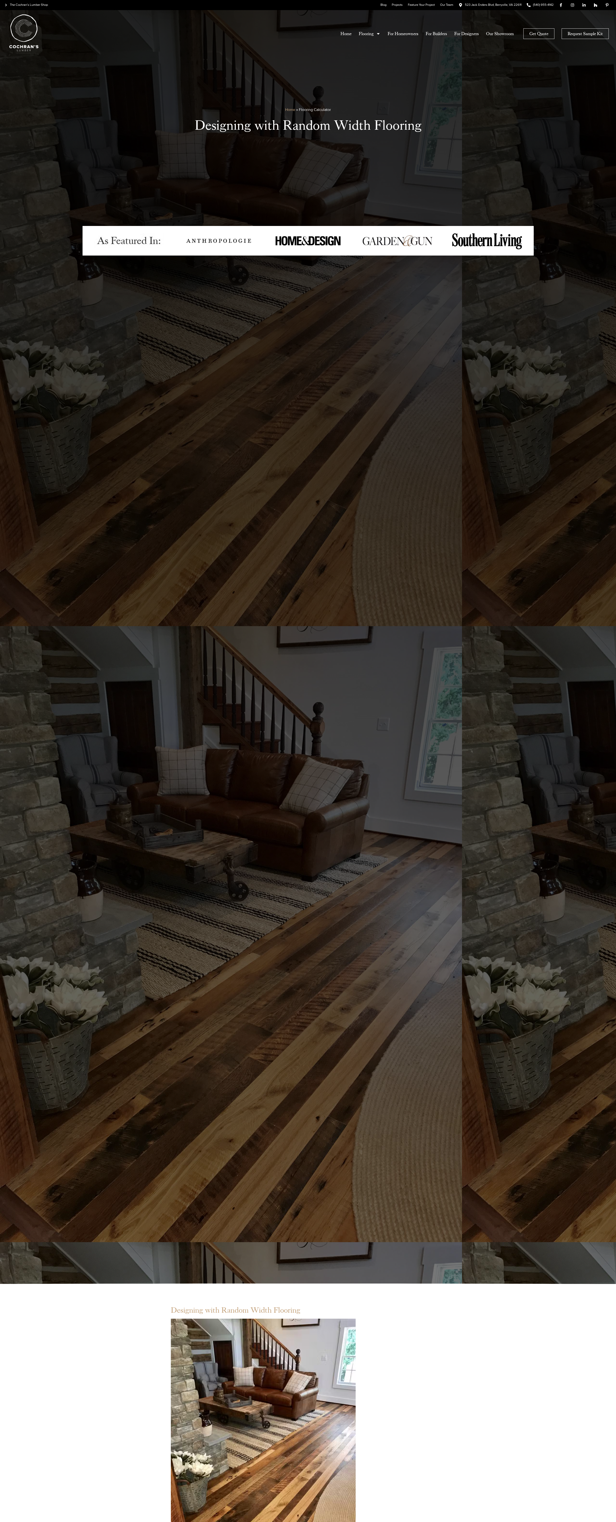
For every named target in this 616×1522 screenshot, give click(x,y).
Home (346, 33)
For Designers (466, 33)
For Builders (436, 33)
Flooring (366, 33)
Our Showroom (500, 33)
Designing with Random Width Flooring (235, 1310)
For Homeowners (403, 33)
